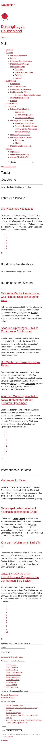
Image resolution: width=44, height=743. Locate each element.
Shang (18, 143)
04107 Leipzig (11, 665)
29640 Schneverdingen (14, 672)
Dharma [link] (13, 387)
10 (7, 632)
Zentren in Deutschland (9, 695)
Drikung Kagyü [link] (19, 519)
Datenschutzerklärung (19, 154)
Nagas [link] (13, 384)
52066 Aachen (11, 682)
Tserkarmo (19, 140)
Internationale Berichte (19, 98)
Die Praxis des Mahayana (17, 208)
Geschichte (15, 84)
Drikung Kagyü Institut (19, 109)
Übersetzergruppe (17, 67)
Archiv (3, 730)
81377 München (12, 687)
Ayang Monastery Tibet (24, 123)
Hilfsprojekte (11, 106)
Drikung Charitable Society (21, 120)
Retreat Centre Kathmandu (26, 129)
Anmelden (4, 740)
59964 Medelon (11, 685)
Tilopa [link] (33, 524)
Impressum (14, 152)
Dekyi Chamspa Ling (24, 115)
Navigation (8, 5)
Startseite (9, 50)
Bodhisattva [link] (30, 384)
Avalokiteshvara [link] (23, 378)
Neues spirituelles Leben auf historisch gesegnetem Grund (19, 510)
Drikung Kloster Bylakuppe (26, 126)
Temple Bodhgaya (22, 132)
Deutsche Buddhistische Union (28, 95)
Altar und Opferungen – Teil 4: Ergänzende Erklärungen (19, 329)
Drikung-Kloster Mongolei (21, 146)
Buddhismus (11, 81)
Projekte (18, 75)
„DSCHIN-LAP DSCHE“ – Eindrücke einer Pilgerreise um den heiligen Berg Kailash (20, 577)
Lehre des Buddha (18, 87)
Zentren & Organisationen (21, 61)
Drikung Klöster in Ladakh (21, 137)
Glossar (13, 101)
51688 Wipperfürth (12, 680)
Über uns (9, 53)
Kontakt (18, 78)
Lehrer (13, 58)
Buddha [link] (34, 313)
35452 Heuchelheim (13, 675)
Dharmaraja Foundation (20, 135)
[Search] (33, 162)
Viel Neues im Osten (13, 480)
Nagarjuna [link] (12, 375)
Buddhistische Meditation (20, 89)
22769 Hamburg (12, 670)
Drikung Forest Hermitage (14, 705)
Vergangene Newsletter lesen (12, 657)
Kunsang (10, 736)
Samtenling (20, 112)
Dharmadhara (11, 104)
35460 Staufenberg (13, 677)
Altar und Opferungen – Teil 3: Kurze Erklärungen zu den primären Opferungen (19, 400)
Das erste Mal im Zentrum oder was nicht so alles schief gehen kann (20, 297)
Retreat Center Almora (24, 118)
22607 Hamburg (12, 667)
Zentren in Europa (7, 697)
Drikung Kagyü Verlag (19, 64)
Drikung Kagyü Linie (18, 55)
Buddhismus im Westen (20, 92)
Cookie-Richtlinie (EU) (19, 157)
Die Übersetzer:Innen (24, 72)
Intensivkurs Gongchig (13, 713)
